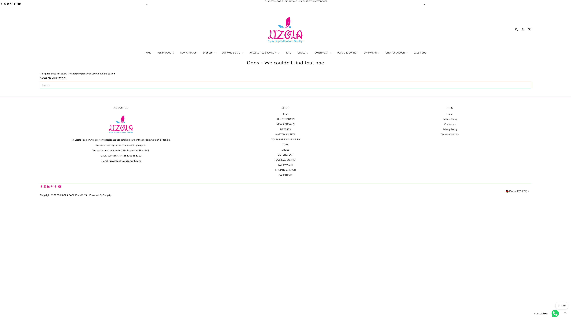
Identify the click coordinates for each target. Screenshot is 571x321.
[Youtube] (19, 4)
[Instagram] (5, 4)
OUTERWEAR (322, 52)
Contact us (450, 124)
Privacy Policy (450, 129)
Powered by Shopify (100, 195)
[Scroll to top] (565, 313)
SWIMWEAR (370, 52)
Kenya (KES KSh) (518, 191)
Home (450, 114)
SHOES (302, 52)
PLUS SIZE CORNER (347, 52)
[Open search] (516, 29)
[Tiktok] (14, 4)
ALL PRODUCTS (166, 52)
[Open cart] (529, 29)
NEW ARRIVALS (188, 52)
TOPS (288, 52)
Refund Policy (450, 119)
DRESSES (208, 52)
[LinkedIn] (8, 4)
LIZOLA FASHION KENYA (74, 195)
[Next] (424, 4)
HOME (148, 52)
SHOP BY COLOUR (395, 52)
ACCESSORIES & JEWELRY (263, 52)
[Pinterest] (11, 4)
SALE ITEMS (420, 52)
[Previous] (146, 4)
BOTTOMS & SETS (231, 52)
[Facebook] (1, 4)
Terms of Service (450, 134)
